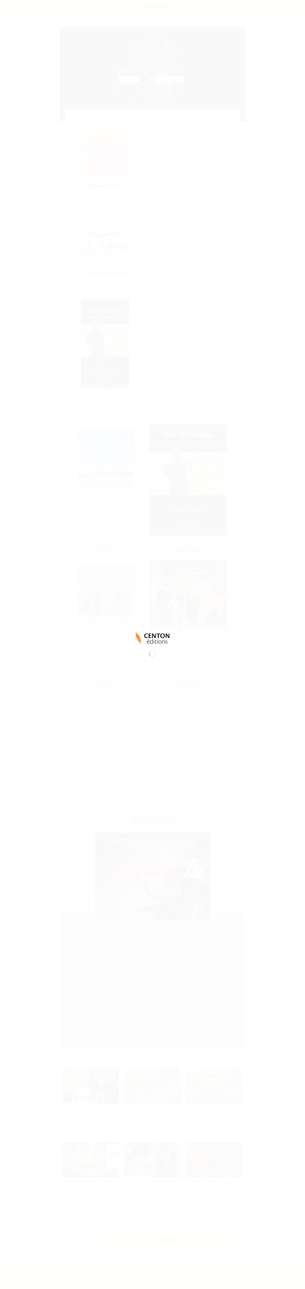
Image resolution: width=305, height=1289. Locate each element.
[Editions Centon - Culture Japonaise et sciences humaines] (152, 638)
